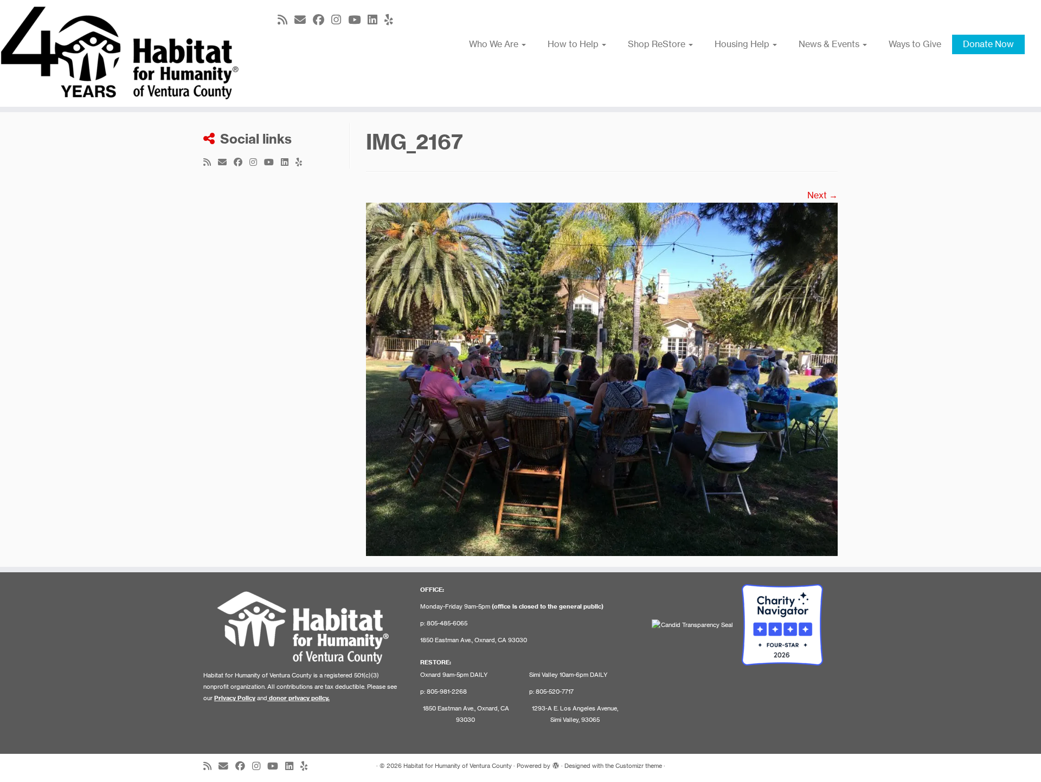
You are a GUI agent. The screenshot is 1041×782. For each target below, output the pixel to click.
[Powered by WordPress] (556, 763)
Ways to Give (915, 43)
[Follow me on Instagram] (339, 20)
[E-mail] (303, 20)
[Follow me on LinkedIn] (376, 20)
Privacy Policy (234, 698)
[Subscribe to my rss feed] (286, 20)
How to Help (574, 43)
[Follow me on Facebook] (322, 20)
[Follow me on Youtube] (358, 20)
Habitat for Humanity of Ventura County (457, 766)
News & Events (830, 43)
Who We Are (494, 43)
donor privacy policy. (299, 698)
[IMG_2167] (602, 378)
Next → (822, 195)
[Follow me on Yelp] (392, 20)
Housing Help (743, 43)
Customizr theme (638, 766)
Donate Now (988, 43)
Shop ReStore (657, 43)
